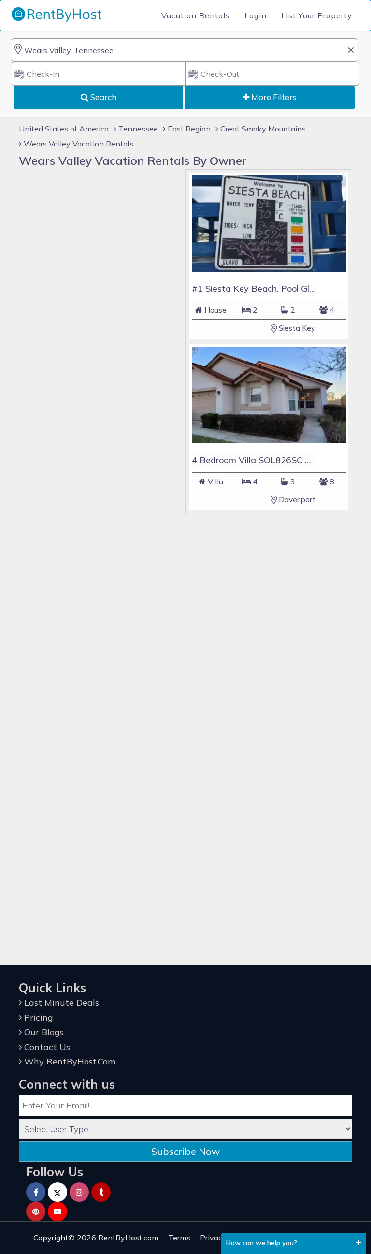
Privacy (213, 1237)
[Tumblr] (101, 1192)
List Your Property (316, 15)
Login (255, 15)
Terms (179, 1237)
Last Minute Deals (60, 1002)
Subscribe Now (185, 1151)
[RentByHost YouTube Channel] (57, 1211)
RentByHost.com (128, 1237)
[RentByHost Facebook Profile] (35, 1192)
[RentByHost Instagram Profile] (79, 1192)
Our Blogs (43, 1031)
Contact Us (46, 1046)
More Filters (273, 97)
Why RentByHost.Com (68, 1061)
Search (102, 97)
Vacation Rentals (195, 15)
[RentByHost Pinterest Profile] (35, 1211)
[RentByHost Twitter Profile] (57, 1192)
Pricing (37, 1017)
